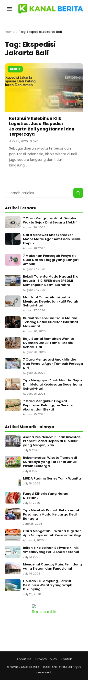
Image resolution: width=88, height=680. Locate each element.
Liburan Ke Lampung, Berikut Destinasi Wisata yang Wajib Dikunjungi (47, 585)
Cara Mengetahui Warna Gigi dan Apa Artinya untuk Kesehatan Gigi (52, 533)
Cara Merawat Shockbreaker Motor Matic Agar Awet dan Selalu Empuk (52, 239)
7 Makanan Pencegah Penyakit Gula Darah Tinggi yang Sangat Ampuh (51, 260)
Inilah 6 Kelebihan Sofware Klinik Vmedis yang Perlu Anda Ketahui (51, 550)
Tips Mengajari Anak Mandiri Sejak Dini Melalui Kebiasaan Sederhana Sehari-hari (53, 384)
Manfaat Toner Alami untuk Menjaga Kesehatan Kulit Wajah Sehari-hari (50, 301)
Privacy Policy (46, 659)
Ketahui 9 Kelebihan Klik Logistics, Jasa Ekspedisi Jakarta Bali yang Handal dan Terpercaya (41, 126)
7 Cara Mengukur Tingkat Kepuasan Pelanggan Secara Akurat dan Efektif (48, 405)
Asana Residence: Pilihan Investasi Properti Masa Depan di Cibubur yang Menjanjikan (52, 441)
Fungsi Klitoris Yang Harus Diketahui (45, 496)
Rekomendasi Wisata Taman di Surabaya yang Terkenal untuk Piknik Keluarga (50, 462)
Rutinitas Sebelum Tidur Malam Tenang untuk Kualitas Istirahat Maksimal (50, 322)
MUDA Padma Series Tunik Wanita (52, 479)
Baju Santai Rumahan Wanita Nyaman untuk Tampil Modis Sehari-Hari (48, 343)
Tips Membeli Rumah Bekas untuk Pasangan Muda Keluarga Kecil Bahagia (51, 514)
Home (10, 31)
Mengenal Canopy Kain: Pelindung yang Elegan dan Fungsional (52, 567)
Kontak (66, 659)
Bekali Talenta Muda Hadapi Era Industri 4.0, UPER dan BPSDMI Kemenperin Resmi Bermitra (50, 281)
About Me (24, 659)
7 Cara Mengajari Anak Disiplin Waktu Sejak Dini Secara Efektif (50, 220)
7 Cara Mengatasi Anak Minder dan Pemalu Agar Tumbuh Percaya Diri (53, 364)
